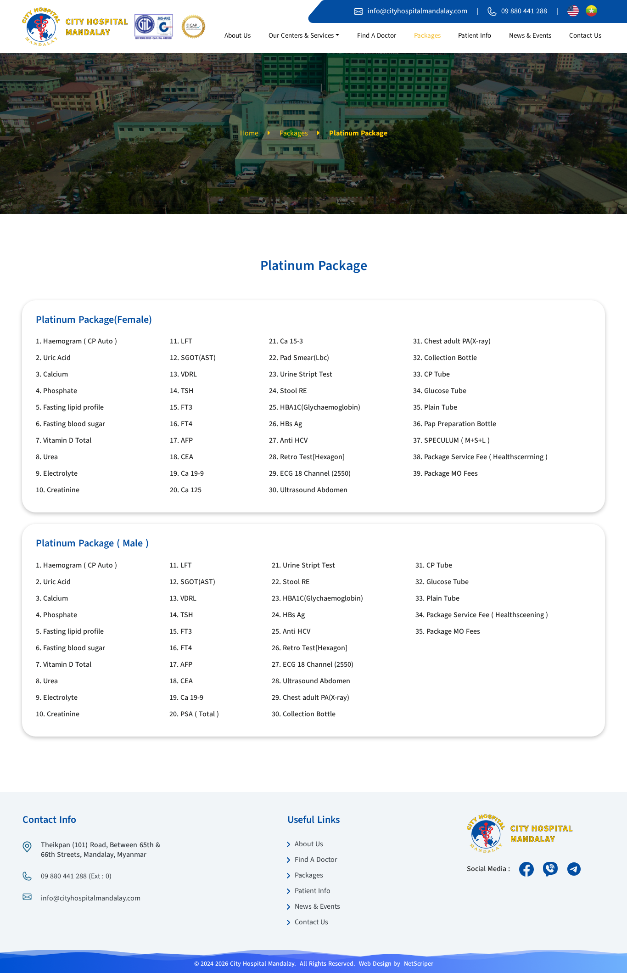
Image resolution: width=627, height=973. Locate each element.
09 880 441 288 (524, 11)
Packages (294, 133)
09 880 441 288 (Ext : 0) (76, 876)
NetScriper (418, 964)
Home (249, 133)
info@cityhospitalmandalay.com (417, 11)
